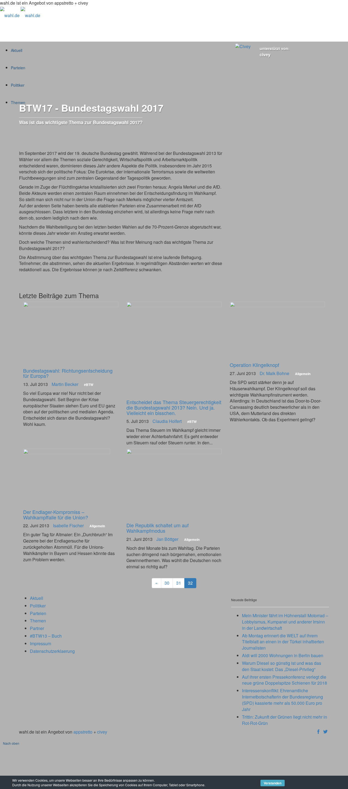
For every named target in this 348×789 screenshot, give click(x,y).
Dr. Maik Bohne (274, 373)
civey (265, 54)
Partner (37, 628)
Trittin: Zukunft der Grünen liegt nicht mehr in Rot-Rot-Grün (284, 720)
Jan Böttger (167, 539)
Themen (38, 621)
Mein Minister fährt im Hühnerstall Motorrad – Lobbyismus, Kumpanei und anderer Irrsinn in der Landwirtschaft (285, 621)
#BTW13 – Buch (46, 636)
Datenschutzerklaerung (52, 651)
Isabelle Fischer (68, 525)
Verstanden (272, 783)
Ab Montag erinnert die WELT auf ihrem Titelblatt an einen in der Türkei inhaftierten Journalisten (283, 641)
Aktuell (36, 598)
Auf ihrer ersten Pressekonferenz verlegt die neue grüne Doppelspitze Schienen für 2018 (284, 680)
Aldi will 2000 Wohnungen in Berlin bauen (282, 655)
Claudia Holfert (167, 421)
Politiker (38, 606)
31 (178, 583)
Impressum (40, 643)
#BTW (88, 384)
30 (166, 583)
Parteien (38, 613)
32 (190, 583)
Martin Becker (65, 384)
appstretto (82, 732)
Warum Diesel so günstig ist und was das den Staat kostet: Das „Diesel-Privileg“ (281, 666)
